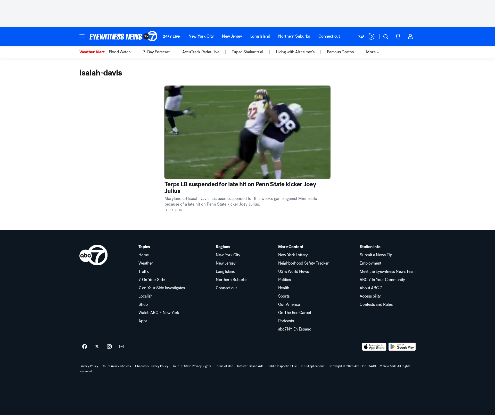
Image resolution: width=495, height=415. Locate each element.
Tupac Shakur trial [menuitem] (247, 52)
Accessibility (370, 296)
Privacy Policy (88, 366)
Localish (145, 296)
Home (143, 255)
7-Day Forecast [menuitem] (156, 52)
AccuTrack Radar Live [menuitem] (200, 52)
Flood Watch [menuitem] (119, 52)
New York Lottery (293, 255)
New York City (201, 36)
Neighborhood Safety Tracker (303, 263)
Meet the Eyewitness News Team (388, 271)
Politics (284, 280)
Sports (284, 296)
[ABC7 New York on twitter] (97, 347)
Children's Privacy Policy (151, 366)
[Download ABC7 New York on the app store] (374, 347)
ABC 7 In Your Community (382, 280)
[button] (82, 36)
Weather (145, 263)
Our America (289, 304)
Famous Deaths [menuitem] (340, 52)
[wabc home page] (93, 255)
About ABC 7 (371, 288)
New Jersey (232, 36)
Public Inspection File (282, 366)
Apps (142, 321)
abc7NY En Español (295, 329)
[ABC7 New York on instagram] (109, 347)
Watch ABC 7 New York (158, 313)
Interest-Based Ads (250, 366)
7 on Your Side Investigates (161, 288)
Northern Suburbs (294, 36)
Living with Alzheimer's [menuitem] (295, 52)
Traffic (143, 271)
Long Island (260, 36)
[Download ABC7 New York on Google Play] (402, 347)
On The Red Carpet (294, 313)
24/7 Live (171, 36)
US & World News (293, 271)
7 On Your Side (151, 280)
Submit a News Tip (376, 255)
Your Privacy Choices (116, 366)
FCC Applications (313, 366)
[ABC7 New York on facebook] (84, 347)
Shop (143, 304)
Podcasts (286, 321)
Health (283, 288)
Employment (370, 263)
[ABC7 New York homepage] (123, 36)
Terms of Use (224, 366)
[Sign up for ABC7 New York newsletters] (122, 347)
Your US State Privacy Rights (191, 366)
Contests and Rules (376, 304)
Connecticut (329, 36)
